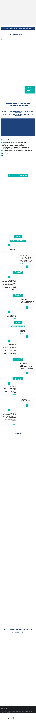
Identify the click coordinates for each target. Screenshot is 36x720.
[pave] (18, 675)
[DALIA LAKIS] (29, 558)
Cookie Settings (6, 718)
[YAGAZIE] (29, 700)
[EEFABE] (6, 658)
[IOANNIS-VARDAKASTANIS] (6, 527)
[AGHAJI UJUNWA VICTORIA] (6, 496)
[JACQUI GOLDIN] (6, 558)
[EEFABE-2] (18, 658)
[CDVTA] (18, 650)
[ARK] (29, 641)
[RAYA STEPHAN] (6, 455)
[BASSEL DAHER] (29, 579)
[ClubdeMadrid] (6, 650)
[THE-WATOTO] (29, 692)
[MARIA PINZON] (18, 475)
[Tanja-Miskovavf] (29, 620)
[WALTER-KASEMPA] (18, 517)
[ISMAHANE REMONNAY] (18, 610)
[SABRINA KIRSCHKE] (18, 568)
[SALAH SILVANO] (18, 486)
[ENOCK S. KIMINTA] (6, 506)
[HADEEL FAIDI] (18, 465)
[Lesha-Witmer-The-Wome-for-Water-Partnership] (18, 527)
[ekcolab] (29, 650)
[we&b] (6, 700)
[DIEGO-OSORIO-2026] (6, 475)
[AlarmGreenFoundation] (6, 641)
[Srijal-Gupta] (29, 517)
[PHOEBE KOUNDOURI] (6, 548)
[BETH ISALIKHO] (6, 486)
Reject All (18, 718)
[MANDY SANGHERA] (6, 579)
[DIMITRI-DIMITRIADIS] (6, 517)
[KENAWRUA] (29, 658)
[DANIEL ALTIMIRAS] (18, 444)
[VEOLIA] (6, 692)
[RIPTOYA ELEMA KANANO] (6, 465)
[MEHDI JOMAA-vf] (6, 620)
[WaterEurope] (18, 692)
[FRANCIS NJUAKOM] (18, 506)
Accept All (29, 718)
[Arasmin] (18, 641)
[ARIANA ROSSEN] (18, 599)
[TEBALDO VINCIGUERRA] (29, 475)
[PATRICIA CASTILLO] (29, 568)
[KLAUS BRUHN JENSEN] (18, 579)
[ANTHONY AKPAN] (18, 558)
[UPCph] (29, 683)
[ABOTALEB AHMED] (18, 496)
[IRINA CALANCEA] (6, 568)
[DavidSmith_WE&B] (29, 527)
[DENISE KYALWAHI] (29, 496)
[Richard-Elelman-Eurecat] (6, 444)
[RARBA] (29, 675)
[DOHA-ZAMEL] (6, 537)
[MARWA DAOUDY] (29, 589)
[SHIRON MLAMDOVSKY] (6, 589)
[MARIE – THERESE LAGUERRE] (18, 548)
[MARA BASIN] (18, 666)
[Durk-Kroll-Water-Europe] (29, 548)
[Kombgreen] (6, 666)
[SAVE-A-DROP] (6, 675)
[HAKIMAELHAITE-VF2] (18, 620)
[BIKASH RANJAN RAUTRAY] (18, 589)
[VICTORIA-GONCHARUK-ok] (29, 465)
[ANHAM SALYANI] (6, 610)
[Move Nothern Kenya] (29, 666)
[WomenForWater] (18, 700)
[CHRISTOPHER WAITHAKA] (29, 486)
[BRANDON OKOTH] (18, 537)
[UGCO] (18, 683)
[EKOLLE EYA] (6, 599)
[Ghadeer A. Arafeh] (29, 537)
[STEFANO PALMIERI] (18, 455)
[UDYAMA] (6, 683)
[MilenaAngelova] (29, 506)
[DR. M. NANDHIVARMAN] (29, 599)
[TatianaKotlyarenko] (29, 455)
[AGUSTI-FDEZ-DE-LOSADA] (29, 444)
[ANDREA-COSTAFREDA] (29, 610)
